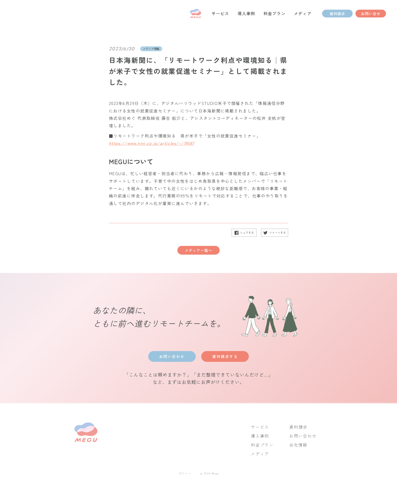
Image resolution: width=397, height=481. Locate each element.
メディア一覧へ (198, 250)
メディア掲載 (151, 49)
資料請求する (225, 356)
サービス (260, 427)
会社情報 (298, 445)
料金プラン (262, 445)
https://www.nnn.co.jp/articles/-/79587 (151, 143)
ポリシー (185, 473)
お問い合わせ (172, 356)
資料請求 (298, 427)
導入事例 (260, 436)
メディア (260, 454)
